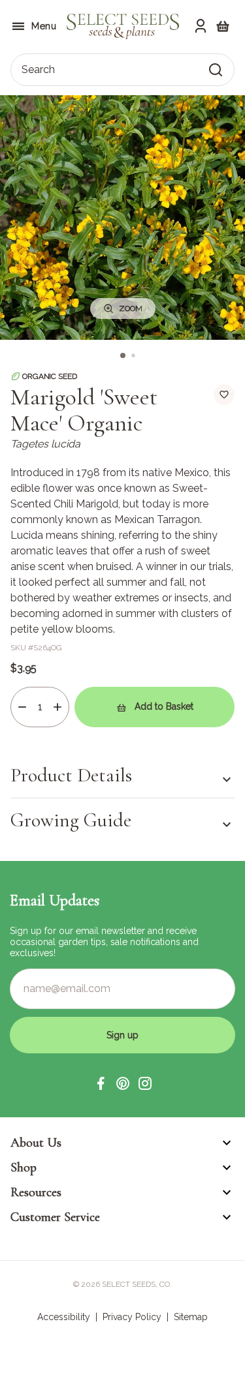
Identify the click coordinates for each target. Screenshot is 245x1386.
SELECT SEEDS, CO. (137, 1284)
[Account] (200, 26)
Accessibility (63, 1317)
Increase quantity (57, 707)
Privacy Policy (132, 1317)
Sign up (122, 1035)
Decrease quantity (22, 707)
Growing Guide (70, 820)
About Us (35, 1143)
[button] (100, 1083)
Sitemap (191, 1317)
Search (38, 69)
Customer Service (55, 1217)
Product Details (71, 775)
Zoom (130, 308)
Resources (35, 1192)
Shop (23, 1167)
